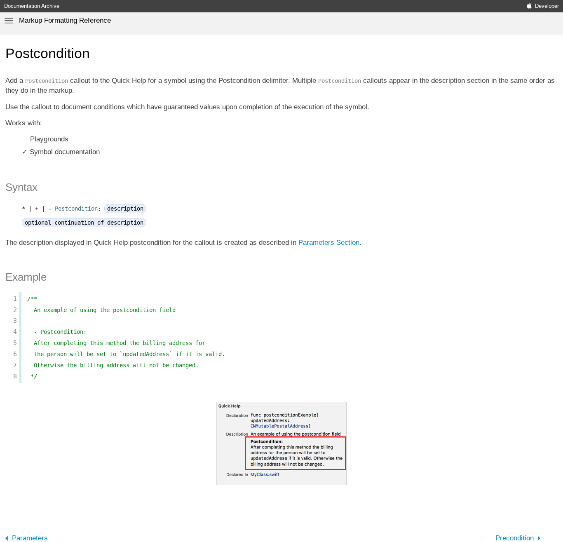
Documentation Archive (31, 6)
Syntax (21, 187)
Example (26, 277)
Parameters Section (328, 242)
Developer (547, 6)
